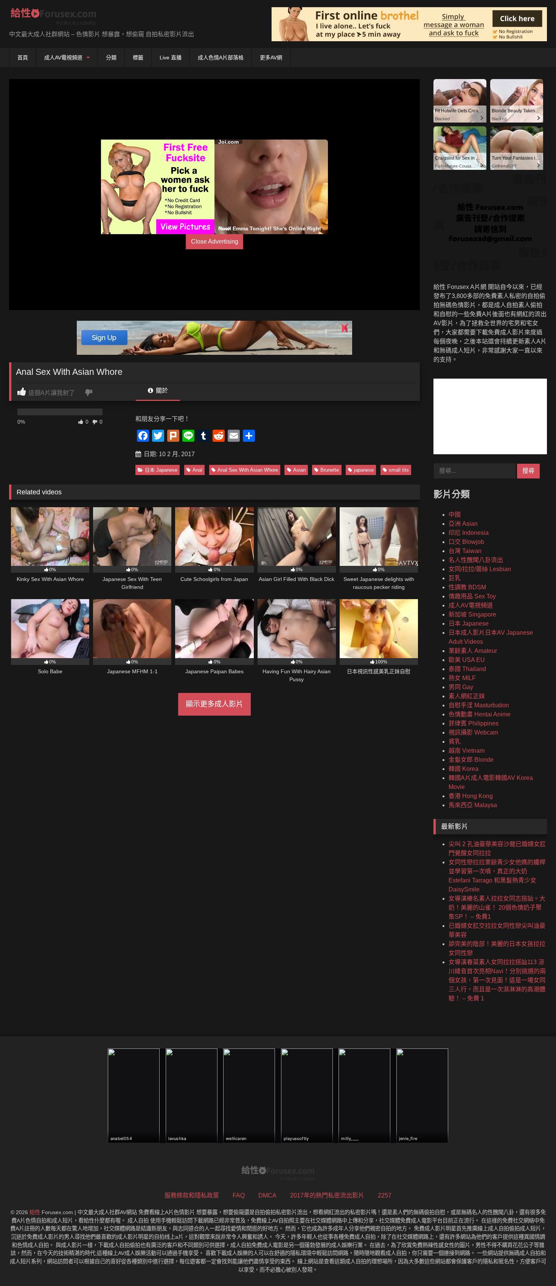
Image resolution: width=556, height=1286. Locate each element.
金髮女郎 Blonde (471, 759)
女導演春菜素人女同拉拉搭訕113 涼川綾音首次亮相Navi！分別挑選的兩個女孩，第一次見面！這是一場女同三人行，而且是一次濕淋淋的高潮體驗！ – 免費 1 (497, 980)
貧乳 (455, 741)
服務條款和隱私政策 (192, 1195)
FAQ (239, 1195)
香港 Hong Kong (471, 796)
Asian (299, 470)
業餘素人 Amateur (473, 651)
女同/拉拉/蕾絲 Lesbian (480, 569)
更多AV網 (271, 57)
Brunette (329, 470)
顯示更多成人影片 (214, 704)
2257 (384, 1195)
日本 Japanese (161, 470)
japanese (364, 470)
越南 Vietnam (467, 750)
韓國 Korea (463, 769)
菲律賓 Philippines (474, 723)
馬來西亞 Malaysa (473, 805)
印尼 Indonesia (469, 533)
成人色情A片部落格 (221, 57)
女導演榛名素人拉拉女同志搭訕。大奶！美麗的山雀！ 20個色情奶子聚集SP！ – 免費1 (497, 907)
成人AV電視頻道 (63, 57)
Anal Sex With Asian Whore (247, 470)
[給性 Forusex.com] (53, 18)
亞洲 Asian (463, 523)
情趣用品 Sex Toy (472, 596)
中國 (455, 514)
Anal (197, 470)
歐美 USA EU (467, 660)
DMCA (267, 1195)
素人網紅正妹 (467, 696)
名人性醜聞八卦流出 (476, 560)
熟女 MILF (462, 678)
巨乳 (455, 578)
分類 (111, 57)
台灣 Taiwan (465, 551)
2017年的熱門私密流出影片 (327, 1195)
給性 (35, 1212)
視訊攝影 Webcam (473, 732)
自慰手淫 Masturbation (479, 705)
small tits (399, 470)
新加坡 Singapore (472, 614)
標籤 (138, 57)
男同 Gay (461, 687)
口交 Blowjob (466, 542)
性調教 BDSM (467, 587)
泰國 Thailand (467, 669)
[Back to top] (532, 1263)
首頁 (22, 57)
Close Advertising (214, 241)
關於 (161, 390)
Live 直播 (171, 57)
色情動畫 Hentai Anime (480, 714)
